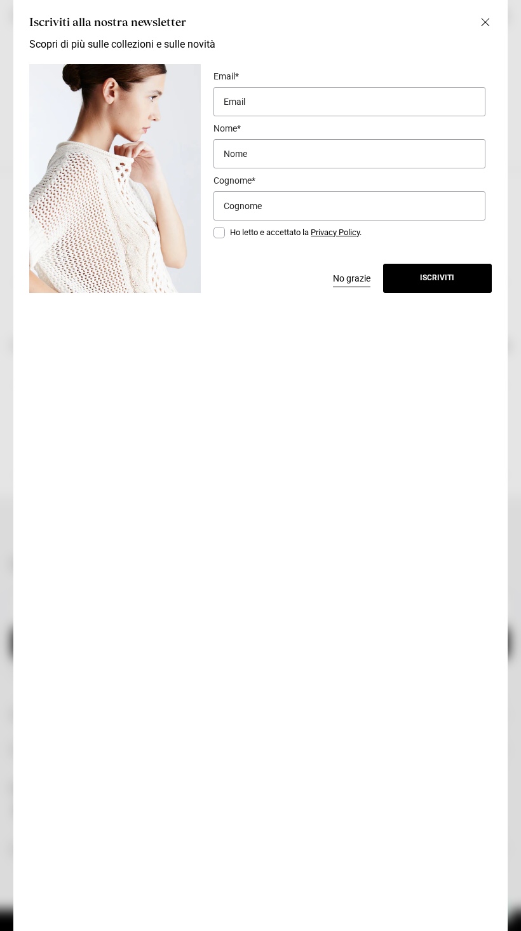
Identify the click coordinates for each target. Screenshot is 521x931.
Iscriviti (437, 277)
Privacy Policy (335, 232)
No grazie (351, 278)
